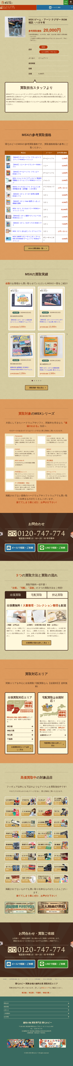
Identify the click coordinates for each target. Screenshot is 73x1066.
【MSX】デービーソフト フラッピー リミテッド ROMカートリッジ (27, 158)
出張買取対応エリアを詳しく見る (20, 748)
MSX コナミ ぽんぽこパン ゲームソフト (27, 231)
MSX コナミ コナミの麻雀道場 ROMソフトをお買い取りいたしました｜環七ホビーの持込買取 (51, 369)
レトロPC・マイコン (49, 52)
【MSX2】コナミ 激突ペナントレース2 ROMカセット (27, 217)
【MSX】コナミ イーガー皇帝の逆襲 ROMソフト (26, 195)
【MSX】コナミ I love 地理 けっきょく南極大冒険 (27, 202)
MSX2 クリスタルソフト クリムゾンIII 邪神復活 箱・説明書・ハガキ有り (26, 188)
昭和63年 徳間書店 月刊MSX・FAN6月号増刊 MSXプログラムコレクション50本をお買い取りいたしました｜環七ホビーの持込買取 (21, 369)
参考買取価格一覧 (14, 979)
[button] (32, 380)
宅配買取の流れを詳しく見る (53, 744)
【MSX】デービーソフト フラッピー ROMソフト (26, 173)
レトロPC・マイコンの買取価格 (31, 979)
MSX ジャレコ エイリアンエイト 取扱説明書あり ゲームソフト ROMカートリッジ (27, 180)
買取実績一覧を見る (36, 388)
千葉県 (38, 993)
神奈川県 (46, 993)
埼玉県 (31, 993)
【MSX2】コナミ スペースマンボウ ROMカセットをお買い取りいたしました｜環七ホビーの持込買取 (51, 321)
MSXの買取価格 (47, 979)
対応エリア (45, 988)
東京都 (24, 993)
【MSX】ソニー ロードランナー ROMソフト (27, 166)
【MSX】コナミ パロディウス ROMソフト (27, 224)
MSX (43, 47)
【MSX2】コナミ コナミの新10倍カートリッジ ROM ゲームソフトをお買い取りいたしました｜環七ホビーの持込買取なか (21, 321)
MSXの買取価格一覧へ (36, 248)
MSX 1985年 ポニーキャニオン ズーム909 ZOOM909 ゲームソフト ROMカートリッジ (27, 239)
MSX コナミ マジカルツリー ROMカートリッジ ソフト (26, 209)
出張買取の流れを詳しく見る (36, 643)
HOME (5, 979)
